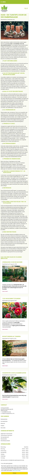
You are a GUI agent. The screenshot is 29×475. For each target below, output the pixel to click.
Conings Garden (5, 407)
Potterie (2, 425)
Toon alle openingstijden (6, 463)
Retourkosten (4, 439)
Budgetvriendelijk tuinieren (11, 336)
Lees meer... (5, 291)
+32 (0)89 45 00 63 (6, 412)
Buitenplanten (4, 419)
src (25, 8)
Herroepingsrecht (5, 437)
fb (27, 8)
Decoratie (3, 427)
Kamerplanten (4, 421)
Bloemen (3, 423)
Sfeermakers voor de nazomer (12, 262)
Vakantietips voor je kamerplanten (14, 373)
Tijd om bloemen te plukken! (11, 298)
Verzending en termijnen (6, 435)
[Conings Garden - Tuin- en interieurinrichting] (4, 8)
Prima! (14, 473)
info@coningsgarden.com (8, 413)
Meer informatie (16, 470)
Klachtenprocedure (5, 440)
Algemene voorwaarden (6, 433)
